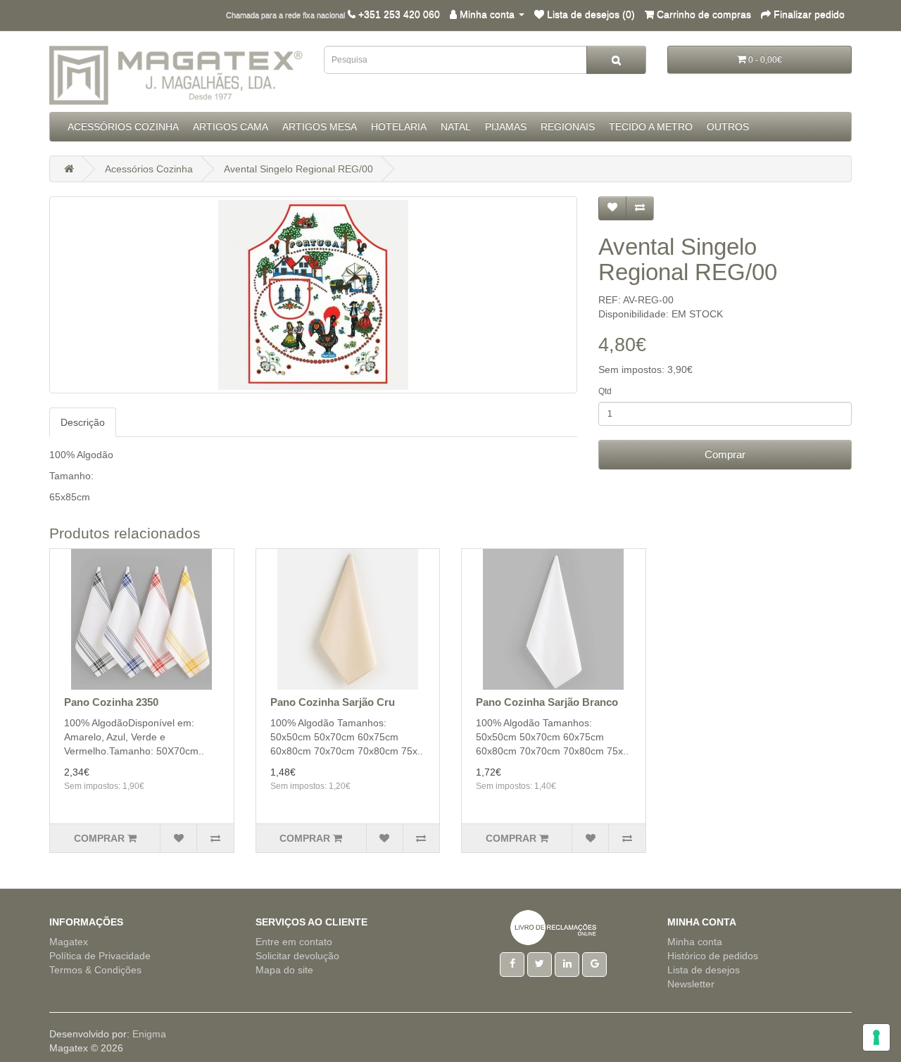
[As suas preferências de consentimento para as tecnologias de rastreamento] (876, 1037)
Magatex (68, 941)
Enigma (149, 1033)
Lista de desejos (703, 969)
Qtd (605, 391)
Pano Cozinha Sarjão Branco (547, 702)
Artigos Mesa (319, 126)
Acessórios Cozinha (123, 126)
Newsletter (690, 984)
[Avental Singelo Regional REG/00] (313, 294)
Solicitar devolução (297, 955)
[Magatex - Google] (594, 963)
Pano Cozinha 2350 (111, 702)
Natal (456, 126)
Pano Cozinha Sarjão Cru (332, 702)
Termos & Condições (95, 969)
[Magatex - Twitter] (539, 963)
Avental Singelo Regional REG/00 (298, 169)
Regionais (568, 126)
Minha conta (694, 941)
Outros (728, 126)
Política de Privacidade (100, 955)
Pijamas (506, 126)
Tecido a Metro (651, 126)
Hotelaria (399, 126)
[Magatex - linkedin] (567, 963)
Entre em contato (294, 941)
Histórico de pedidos (712, 955)
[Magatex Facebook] (512, 963)
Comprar (725, 454)
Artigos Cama (230, 126)
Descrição (83, 422)
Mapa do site (284, 969)
